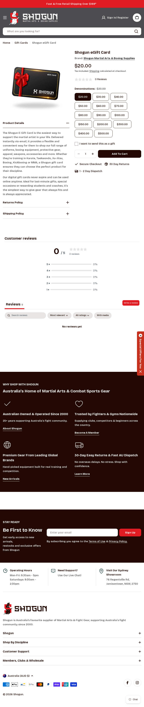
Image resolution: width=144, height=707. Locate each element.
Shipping (94, 71)
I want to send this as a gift (97, 143)
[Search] (136, 31)
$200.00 (102, 124)
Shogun (18, 694)
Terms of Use (97, 541)
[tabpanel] (72, 338)
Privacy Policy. (118, 541)
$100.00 (119, 115)
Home (6, 42)
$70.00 (118, 106)
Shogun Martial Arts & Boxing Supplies (109, 58)
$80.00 (83, 115)
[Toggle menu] (5, 17)
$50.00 (82, 106)
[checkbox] (103, 315)
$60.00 (101, 106)
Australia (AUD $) (19, 675)
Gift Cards (21, 42)
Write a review (131, 303)
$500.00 (103, 133)
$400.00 (83, 133)
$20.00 (82, 96)
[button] (72, 264)
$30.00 (100, 96)
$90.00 (101, 115)
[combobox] (72, 31)
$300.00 (122, 124)
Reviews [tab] (14, 304)
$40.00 (118, 96)
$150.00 (83, 124)
